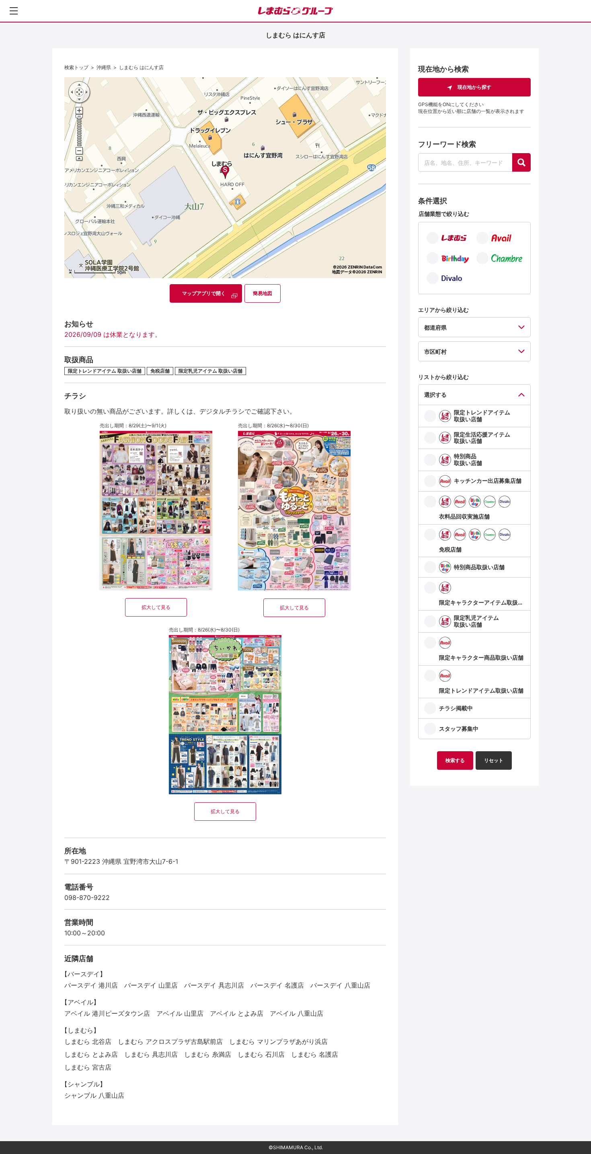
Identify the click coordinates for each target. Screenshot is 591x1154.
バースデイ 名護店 (277, 985)
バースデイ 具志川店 (214, 985)
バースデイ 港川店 (91, 985)
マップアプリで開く (204, 293)
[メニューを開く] (13, 11)
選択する (435, 394)
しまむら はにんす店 (141, 67)
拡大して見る (156, 607)
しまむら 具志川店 (151, 1054)
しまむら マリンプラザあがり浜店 (278, 1041)
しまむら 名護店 (314, 1054)
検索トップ (76, 67)
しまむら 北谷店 (87, 1041)
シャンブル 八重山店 (94, 1095)
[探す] (521, 162)
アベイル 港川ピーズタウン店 (107, 1013)
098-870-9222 (87, 898)
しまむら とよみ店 (91, 1054)
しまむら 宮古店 (87, 1067)
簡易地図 (262, 293)
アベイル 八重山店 (296, 1013)
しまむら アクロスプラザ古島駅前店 (170, 1041)
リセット (493, 760)
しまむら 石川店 (261, 1054)
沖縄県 (103, 67)
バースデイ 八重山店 (340, 985)
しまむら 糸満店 (207, 1054)
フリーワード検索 (447, 144)
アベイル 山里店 (179, 1013)
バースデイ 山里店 (151, 985)
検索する (455, 760)
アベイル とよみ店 (236, 1013)
